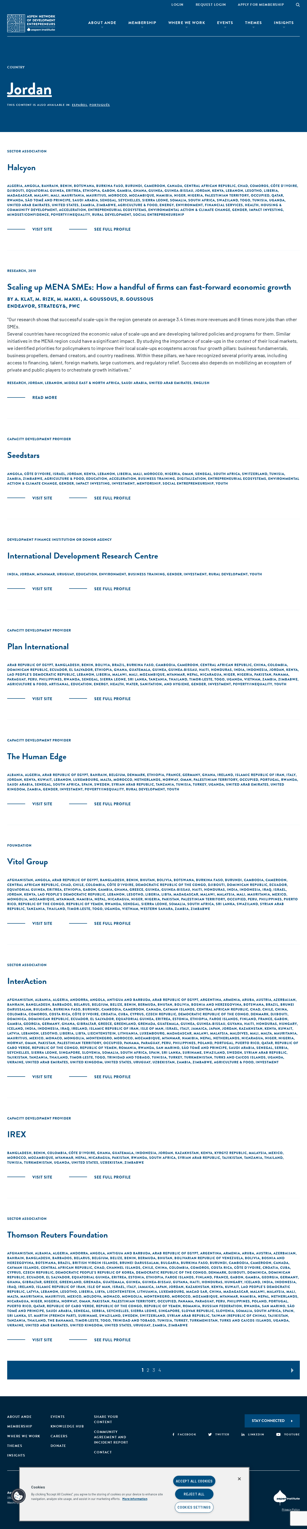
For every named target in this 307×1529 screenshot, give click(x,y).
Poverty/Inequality (70, 214)
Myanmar (46, 574)
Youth (222, 483)
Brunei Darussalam (139, 1262)
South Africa (201, 200)
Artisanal (59, 684)
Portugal (269, 779)
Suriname (192, 1052)
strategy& (52, 306)
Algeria (15, 185)
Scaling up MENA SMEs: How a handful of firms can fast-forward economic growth (149, 286)
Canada (174, 185)
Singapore (69, 1052)
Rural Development (111, 214)
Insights (284, 23)
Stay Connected (268, 1421)
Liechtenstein (102, 1033)
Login (177, 4)
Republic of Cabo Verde (70, 1306)
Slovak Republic (198, 1310)
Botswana (84, 185)
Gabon (108, 190)
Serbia (281, 1047)
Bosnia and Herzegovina (216, 1004)
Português (99, 105)
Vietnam (252, 679)
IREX (16, 1134)
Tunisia (259, 200)
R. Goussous (137, 299)
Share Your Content (106, 1419)
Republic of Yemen (84, 904)
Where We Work (186, 23)
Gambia (124, 190)
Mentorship (149, 483)
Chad (243, 185)
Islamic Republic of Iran (259, 774)
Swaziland (227, 200)
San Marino (168, 1047)
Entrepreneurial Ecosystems (117, 209)
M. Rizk (44, 299)
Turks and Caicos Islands (240, 1057)
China (260, 664)
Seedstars (23, 455)
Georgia (32, 1023)
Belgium (117, 774)
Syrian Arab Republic (133, 784)
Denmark (136, 774)
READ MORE (44, 397)
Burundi (133, 185)
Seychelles (129, 200)
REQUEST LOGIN (211, 4)
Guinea (155, 190)
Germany (191, 774)
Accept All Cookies (194, 1481)
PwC (74, 306)
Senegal (108, 200)
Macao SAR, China (203, 1291)
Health (252, 205)
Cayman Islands (179, 1009)
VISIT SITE (42, 229)
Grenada (146, 1023)
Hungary (288, 1023)
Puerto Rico (247, 1043)
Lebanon (234, 190)
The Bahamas (60, 1320)
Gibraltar (86, 1023)
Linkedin (256, 1434)
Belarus (82, 1004)
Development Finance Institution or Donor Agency (59, 539)
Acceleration (72, 209)
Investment (123, 483)
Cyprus (137, 1014)
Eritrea (73, 190)
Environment (189, 205)
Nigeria (195, 195)
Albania (15, 774)
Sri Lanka (137, 679)
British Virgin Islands (95, 1262)
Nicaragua (211, 674)
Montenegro (99, 1038)
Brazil (118, 664)
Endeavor (21, 306)
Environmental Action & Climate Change (189, 209)
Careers (59, 1436)
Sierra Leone (155, 200)
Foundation (19, 845)
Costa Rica (59, 1014)
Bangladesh (67, 664)
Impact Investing (266, 209)
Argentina (210, 999)
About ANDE (102, 23)
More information (134, 1499)
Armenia (231, 999)
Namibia (164, 195)
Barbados (62, 1004)
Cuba (123, 1014)
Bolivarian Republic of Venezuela (208, 1258)
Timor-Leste (201, 679)
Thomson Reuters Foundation (57, 1234)
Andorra (79, 999)
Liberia (271, 190)
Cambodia (165, 664)
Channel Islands (123, 1267)
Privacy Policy (291, 1509)
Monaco (54, 1038)
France (173, 774)
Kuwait (45, 779)
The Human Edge (36, 756)
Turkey (200, 784)
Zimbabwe (106, 205)
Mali (55, 195)
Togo (245, 200)
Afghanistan (20, 880)
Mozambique (141, 195)
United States (65, 205)
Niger (180, 195)
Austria (264, 999)
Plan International (38, 646)
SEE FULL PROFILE (112, 229)
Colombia (277, 664)
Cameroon (154, 185)
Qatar (277, 195)
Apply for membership (261, 4)
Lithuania (128, 1033)
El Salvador (81, 669)
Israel (59, 473)
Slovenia (91, 1052)
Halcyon (21, 167)
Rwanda (15, 200)
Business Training (156, 478)
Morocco (117, 195)
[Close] (239, 1479)
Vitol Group (27, 861)
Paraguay (16, 679)
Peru (32, 679)
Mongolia (17, 899)
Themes (253, 23)
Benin (66, 185)
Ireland (225, 774)
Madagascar (19, 195)
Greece (136, 889)
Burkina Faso (109, 185)
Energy (166, 205)
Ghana (140, 190)
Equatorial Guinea (45, 190)
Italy (291, 774)
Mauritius (96, 195)
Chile (78, 884)
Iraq (267, 889)
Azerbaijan (284, 999)
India (12, 574)
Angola (32, 185)
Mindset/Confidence (28, 214)
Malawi (41, 195)
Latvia (13, 1033)
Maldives (239, 1033)
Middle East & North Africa (91, 382)
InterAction (27, 981)
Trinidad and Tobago (128, 1057)
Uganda (277, 200)
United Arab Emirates (28, 205)
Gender (239, 209)
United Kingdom (86, 1062)
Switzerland (254, 473)
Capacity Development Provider (39, 439)
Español (80, 105)
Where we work (23, 1436)
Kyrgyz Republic (230, 1152)
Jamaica (199, 1028)
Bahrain (49, 185)
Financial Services (224, 205)
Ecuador (58, 669)
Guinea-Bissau (179, 190)
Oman (187, 473)
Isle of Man (152, 1028)
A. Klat (23, 299)
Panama (281, 674)
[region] (134, 1494)
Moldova (92, 1296)
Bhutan (147, 880)
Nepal (192, 674)
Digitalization (191, 478)
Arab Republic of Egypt (30, 664)
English (202, 382)
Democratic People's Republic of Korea (94, 1272)
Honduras (221, 669)
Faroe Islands (223, 1019)
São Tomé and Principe (48, 200)
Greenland (125, 1023)
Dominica (16, 1019)
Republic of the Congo (41, 904)
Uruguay (65, 574)
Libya (166, 894)
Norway (170, 779)
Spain (87, 784)
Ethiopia (91, 190)
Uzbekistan (164, 1062)
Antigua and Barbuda (128, 999)
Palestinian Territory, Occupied (237, 195)
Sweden (102, 784)
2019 (32, 270)
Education (96, 478)
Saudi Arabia (85, 200)
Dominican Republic (27, 669)
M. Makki (69, 299)
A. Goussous (100, 299)
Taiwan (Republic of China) (239, 1315)
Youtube (292, 1434)
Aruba (248, 999)
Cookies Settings (194, 1507)
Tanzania (158, 679)
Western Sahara (156, 908)
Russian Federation (222, 1306)
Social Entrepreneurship (158, 214)
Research (16, 270)
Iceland (15, 1028)
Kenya (218, 190)
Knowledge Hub (67, 1426)
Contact (103, 1452)
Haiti (204, 669)
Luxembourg (85, 779)
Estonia (180, 1019)
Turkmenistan (198, 1057)
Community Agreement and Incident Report (111, 1437)
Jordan (202, 190)
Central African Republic (210, 185)
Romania (127, 1047)
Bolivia (102, 664)
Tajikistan (17, 1057)
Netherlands (147, 779)
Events (225, 23)
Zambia (87, 205)
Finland (248, 1019)
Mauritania (72, 195)
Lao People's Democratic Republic (41, 674)
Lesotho (253, 190)
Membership (142, 23)
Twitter (222, 1434)
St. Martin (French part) (52, 1315)
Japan (214, 1028)
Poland (205, 1043)
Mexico (279, 894)
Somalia (178, 200)
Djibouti (15, 190)
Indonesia (257, 669)
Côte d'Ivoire (284, 185)
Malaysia (226, 894)
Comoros (259, 185)
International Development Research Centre (82, 555)
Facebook (187, 1434)
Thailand (178, 679)
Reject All (194, 1494)
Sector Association (27, 151)
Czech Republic (161, 1014)
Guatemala (139, 669)
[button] (18, 1496)
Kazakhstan (251, 1028)
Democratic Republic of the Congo (171, 884)
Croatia (108, 1014)
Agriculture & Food (138, 205)
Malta (106, 779)
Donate (58, 1445)
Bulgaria (42, 1009)
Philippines (50, 679)
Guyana (234, 1023)
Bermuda (147, 1004)
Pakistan (263, 674)
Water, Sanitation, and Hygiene (157, 684)
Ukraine (15, 1062)
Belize (116, 1004)
